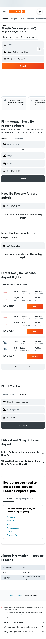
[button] (4, 11)
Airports (19, 595)
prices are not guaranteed (13, 615)
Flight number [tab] (9, 394)
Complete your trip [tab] (24, 499)
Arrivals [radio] (4, 139)
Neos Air (10, 520)
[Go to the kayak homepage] (17, 11)
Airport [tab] (23, 394)
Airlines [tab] (8, 499)
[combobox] (25, 155)
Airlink (9, 524)
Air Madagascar (13, 528)
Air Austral (11, 517)
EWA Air (10, 531)
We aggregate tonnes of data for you (20, 627)
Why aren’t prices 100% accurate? (19, 631)
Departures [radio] (18, 139)
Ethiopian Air (12, 535)
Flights (11, 595)
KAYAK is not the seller (14, 622)
